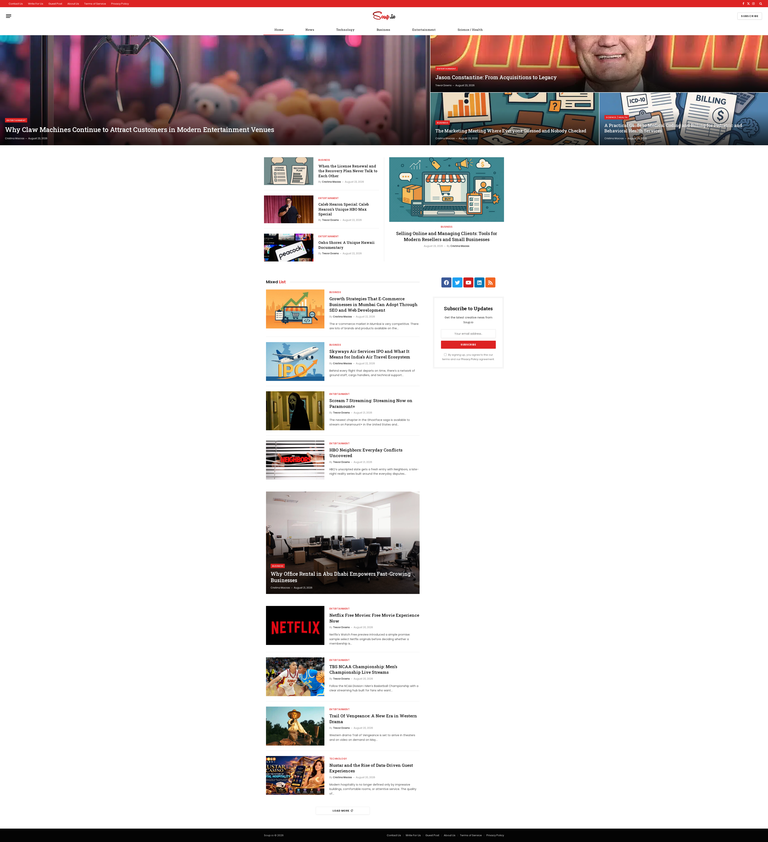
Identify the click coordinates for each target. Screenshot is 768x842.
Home (278, 30)
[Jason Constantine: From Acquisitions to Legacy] (599, 63)
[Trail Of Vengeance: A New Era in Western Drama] (295, 726)
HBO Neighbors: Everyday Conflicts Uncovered (365, 453)
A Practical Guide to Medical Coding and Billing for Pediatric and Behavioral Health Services (673, 128)
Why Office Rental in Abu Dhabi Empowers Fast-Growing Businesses (341, 577)
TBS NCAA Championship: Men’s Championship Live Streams (363, 669)
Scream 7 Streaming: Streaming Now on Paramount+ (370, 403)
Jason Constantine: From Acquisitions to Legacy (496, 77)
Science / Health (470, 30)
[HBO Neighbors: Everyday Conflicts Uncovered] (295, 460)
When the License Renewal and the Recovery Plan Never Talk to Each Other (347, 171)
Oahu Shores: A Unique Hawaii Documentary (346, 245)
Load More (341, 811)
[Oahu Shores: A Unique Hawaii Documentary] (288, 247)
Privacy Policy (120, 4)
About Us (73, 4)
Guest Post (55, 4)
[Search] (760, 3)
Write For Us (35, 4)
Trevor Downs (443, 85)
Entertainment (424, 30)
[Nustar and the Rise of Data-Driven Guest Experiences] (295, 775)
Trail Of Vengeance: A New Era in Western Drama (373, 718)
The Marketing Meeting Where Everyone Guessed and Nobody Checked (510, 131)
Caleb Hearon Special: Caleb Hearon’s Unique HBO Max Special (343, 209)
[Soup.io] (384, 16)
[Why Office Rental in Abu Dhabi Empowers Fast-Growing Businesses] (343, 543)
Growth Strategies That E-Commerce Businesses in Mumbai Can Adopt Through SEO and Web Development (373, 304)
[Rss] (490, 282)
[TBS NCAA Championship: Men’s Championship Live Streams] (295, 676)
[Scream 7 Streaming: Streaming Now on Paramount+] (295, 410)
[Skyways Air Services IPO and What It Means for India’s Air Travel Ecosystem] (295, 361)
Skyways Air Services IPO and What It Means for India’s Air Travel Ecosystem (369, 354)
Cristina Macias (14, 138)
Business (383, 30)
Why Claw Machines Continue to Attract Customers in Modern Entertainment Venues (139, 130)
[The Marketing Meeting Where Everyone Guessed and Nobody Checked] (514, 119)
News (309, 30)
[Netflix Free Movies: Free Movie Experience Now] (295, 625)
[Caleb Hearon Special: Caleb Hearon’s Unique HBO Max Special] (288, 209)
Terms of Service (95, 4)
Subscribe (749, 16)
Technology (345, 30)
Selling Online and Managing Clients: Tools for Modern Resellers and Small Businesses (446, 236)
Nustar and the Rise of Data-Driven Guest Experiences (371, 768)
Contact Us (16, 4)
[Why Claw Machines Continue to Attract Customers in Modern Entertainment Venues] (215, 90)
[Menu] (8, 16)
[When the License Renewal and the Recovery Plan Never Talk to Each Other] (288, 171)
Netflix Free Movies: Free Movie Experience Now (374, 618)
